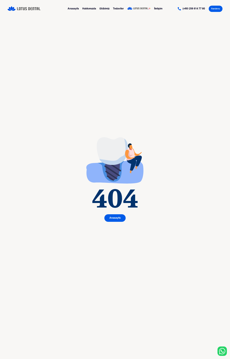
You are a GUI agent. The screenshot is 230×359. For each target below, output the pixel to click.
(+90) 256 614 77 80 (194, 9)
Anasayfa (73, 9)
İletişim (158, 9)
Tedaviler (118, 9)
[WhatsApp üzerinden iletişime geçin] (222, 351)
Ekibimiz (105, 9)
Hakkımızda (89, 9)
